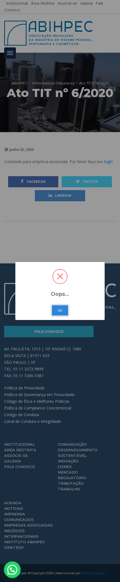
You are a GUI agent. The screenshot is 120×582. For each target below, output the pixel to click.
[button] (12, 569)
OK (60, 310)
